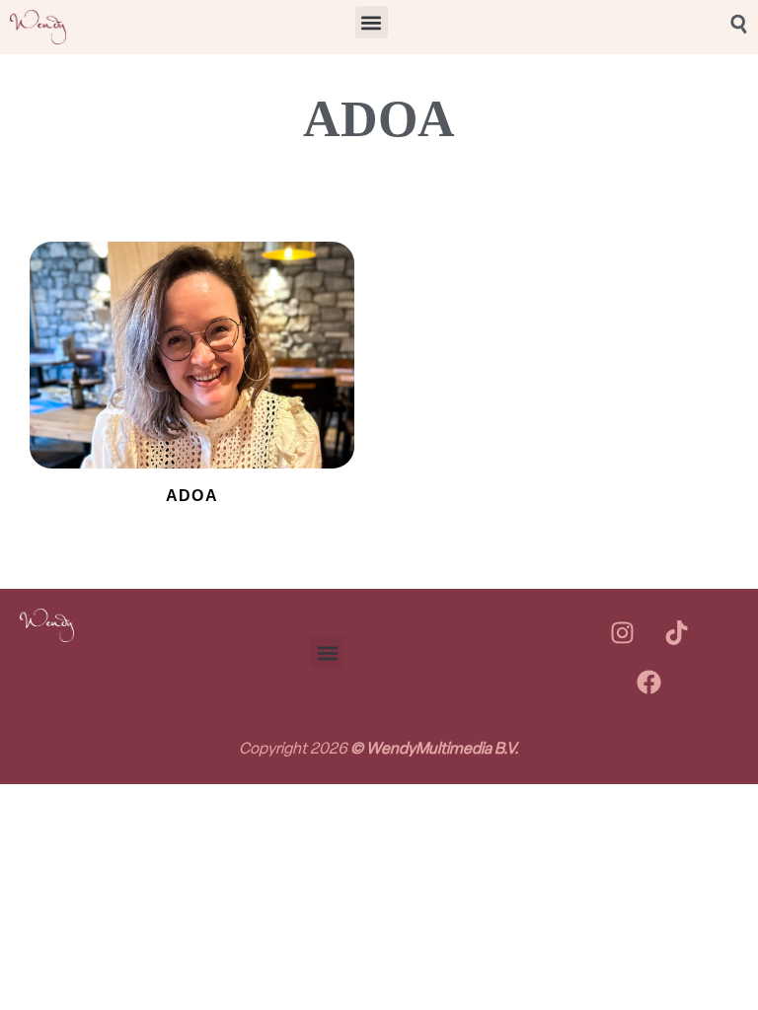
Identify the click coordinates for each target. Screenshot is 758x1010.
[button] (371, 22)
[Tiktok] (676, 633)
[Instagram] (621, 633)
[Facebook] (649, 682)
